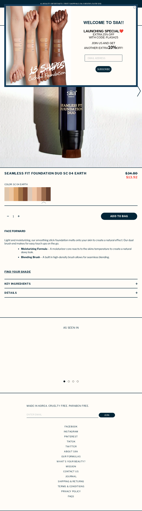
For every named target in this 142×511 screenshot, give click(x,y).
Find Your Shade (17, 271)
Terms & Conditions (71, 486)
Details (10, 292)
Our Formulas (71, 456)
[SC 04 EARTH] (43, 194)
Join (106, 415)
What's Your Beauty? (71, 461)
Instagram (71, 431)
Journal (71, 476)
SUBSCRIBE (103, 69)
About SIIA (71, 451)
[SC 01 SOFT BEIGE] (30, 194)
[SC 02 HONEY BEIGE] (34, 194)
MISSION (71, 466)
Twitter (71, 446)
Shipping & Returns (71, 481)
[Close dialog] (134, 7)
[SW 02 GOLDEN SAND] (11, 194)
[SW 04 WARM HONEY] (20, 194)
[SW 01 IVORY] (6, 194)
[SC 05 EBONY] (48, 194)
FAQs (71, 496)
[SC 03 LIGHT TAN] (39, 194)
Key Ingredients (17, 283)
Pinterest (71, 436)
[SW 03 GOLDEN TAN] (16, 194)
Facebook (71, 426)
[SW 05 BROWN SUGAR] (25, 194)
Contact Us (71, 471)
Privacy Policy (71, 491)
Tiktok (71, 441)
